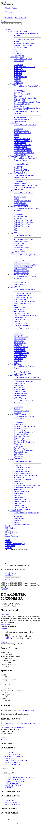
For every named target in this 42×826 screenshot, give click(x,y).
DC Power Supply (20, 339)
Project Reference (11, 536)
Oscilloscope (18, 446)
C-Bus (16, 41)
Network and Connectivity (19, 274)
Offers (7, 530)
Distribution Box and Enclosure (25, 185)
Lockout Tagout (20, 391)
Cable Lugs (18, 69)
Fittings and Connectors (22, 303)
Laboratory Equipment (22, 436)
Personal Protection (21, 395)
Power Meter (19, 189)
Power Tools (18, 497)
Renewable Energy (21, 357)
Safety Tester (19, 454)
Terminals (17, 81)
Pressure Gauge (19, 307)
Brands (7, 526)
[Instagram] (20, 824)
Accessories (18, 65)
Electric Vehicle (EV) (21, 372)
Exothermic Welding (21, 170)
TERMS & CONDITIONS (15, 781)
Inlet (15, 228)
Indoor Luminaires (20, 269)
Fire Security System (21, 411)
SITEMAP (9, 787)
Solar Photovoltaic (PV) (22, 374)
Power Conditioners (21, 347)
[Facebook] (7, 818)
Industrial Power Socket (22, 226)
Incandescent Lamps (21, 247)
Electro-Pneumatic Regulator (24, 301)
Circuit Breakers (20, 117)
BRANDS (9, 758)
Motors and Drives (21, 47)
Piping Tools (18, 493)
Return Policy (6, 628)
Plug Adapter (19, 519)
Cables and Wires (16, 84)
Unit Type (18, 361)
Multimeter (18, 444)
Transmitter (18, 458)
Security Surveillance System (20, 399)
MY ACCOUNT (11, 800)
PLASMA (4, 589)
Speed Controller (20, 317)
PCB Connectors (20, 143)
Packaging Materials (21, 491)
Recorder (17, 413)
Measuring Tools (20, 440)
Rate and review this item (27, 710)
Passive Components (21, 119)
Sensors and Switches (22, 313)
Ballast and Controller (22, 263)
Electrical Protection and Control (25, 187)
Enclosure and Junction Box (24, 220)
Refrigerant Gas (20, 203)
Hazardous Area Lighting (23, 267)
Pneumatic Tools (20, 495)
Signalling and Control (22, 55)
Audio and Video (20, 92)
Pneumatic (13, 288)
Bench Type (18, 335)
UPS (16, 363)
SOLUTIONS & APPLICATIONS (17, 760)
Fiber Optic (18, 96)
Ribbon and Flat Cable (22, 104)
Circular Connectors (21, 131)
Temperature (18, 456)
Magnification (19, 438)
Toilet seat (18, 503)
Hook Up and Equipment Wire (25, 98)
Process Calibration (21, 452)
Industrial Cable (20, 100)
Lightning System (20, 172)
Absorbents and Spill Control (24, 381)
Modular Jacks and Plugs (23, 141)
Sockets (17, 232)
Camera (17, 409)
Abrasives (17, 465)
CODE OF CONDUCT (14, 785)
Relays (16, 51)
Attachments (5, 624)
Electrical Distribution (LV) (19, 173)
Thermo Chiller (19, 319)
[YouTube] (16, 822)
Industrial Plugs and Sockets (20, 206)
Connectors (14, 123)
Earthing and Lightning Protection (22, 156)
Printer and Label (20, 499)
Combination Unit (20, 216)
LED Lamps (18, 249)
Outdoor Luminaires (21, 271)
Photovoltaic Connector (22, 145)
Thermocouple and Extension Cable (27, 108)
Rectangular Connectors (22, 149)
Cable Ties (18, 73)
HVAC (12, 191)
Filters (16, 199)
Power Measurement (21, 448)
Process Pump (19, 309)
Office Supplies (19, 489)
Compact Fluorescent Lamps (24, 239)
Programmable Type (21, 353)
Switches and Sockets (22, 525)
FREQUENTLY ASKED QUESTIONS (19, 777)
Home (7, 540)
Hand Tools (18, 483)
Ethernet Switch (20, 282)
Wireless (17, 286)
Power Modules (20, 351)
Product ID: (5, 606)
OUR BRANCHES (12, 804)
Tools (12, 459)
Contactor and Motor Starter (24, 43)
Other (16, 305)
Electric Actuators (20, 299)
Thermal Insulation (21, 205)
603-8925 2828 (20, 18)
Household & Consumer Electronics (27, 485)
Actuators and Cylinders (22, 294)
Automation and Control (18, 31)
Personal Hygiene (20, 393)
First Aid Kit (18, 385)
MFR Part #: (5, 604)
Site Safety (18, 397)
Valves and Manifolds (22, 325)
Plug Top (17, 521)
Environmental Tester (21, 434)
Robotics (17, 53)
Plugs (16, 230)
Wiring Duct (18, 83)
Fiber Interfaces (19, 284)
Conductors (18, 166)
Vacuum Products (20, 323)
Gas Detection (19, 387)
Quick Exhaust (19, 311)
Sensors (17, 523)
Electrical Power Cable (22, 94)
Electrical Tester (20, 430)
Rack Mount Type (20, 355)
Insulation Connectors (22, 139)
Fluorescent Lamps (21, 241)
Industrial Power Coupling (23, 222)
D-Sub (16, 135)
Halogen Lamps (20, 243)
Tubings (17, 321)
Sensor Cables (19, 106)
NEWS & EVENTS (12, 762)
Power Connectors (20, 147)
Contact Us (9, 18)
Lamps (12, 233)
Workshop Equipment (22, 509)
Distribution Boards (21, 183)
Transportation (19, 505)
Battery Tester (19, 424)
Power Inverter (19, 349)
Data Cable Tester (20, 428)
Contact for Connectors (22, 133)
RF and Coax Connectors (23, 151)
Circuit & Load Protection (19, 109)
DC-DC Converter (21, 337)
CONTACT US (11, 802)
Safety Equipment (16, 375)
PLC (16, 49)
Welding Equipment (21, 507)
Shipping (4, 642)
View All (4, 739)
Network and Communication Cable (27, 102)
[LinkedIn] (11, 820)
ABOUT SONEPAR (12, 754)
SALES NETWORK (13, 764)
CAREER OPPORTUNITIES (16, 756)
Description (5, 614)
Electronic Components (22, 479)
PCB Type (18, 345)
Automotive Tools (20, 469)
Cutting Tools (19, 477)
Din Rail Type (19, 341)
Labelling (17, 79)
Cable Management (17, 57)
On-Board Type (20, 343)
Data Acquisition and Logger (24, 426)
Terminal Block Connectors (24, 153)
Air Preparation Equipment (23, 297)
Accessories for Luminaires (24, 261)
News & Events (11, 532)
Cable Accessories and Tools (24, 67)
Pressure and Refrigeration (23, 450)
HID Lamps (18, 245)
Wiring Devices (15, 511)
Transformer (18, 359)
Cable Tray (18, 75)
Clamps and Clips (20, 77)
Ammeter (8, 548)
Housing (17, 137)
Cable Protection (20, 71)
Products (8, 29)
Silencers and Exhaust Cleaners (25, 315)
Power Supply (15, 327)
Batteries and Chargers (22, 471)
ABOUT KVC (10, 752)
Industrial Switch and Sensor (24, 45)
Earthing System (20, 168)
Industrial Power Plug (22, 224)
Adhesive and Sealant (22, 467)
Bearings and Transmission (23, 473)
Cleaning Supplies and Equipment (26, 475)
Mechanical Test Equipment (24, 442)
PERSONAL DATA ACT (14, 779)
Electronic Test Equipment (23, 432)
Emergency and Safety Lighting (25, 265)
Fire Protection (19, 383)
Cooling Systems (20, 197)
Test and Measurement (18, 414)
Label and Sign (19, 389)
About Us (8, 534)
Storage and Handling (22, 501)
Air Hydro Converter (21, 295)
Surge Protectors (20, 121)
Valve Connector (20, 155)
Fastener (17, 481)
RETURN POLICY (12, 783)
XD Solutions (10, 528)
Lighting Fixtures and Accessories (22, 253)
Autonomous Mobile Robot (24, 39)
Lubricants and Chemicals (23, 487)
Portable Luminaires (21, 273)
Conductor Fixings (21, 164)
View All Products (20, 33)
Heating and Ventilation (22, 201)
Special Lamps (19, 251)
